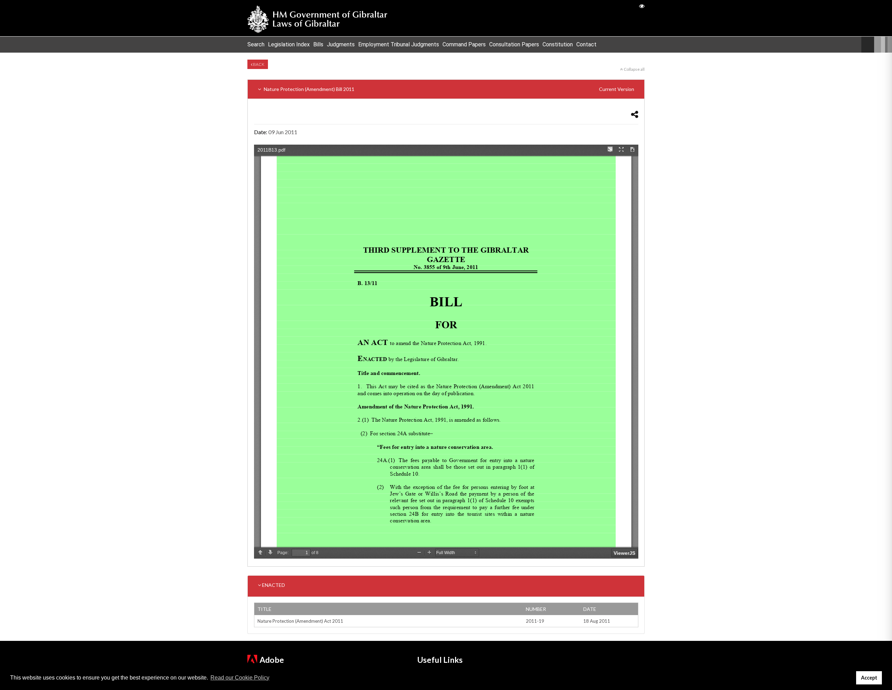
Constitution (558, 44)
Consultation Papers (514, 44)
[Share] (634, 114)
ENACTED (273, 585)
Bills (318, 44)
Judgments (341, 44)
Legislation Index (289, 44)
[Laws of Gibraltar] (317, 18)
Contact (586, 44)
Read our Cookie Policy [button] (239, 678)
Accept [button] (869, 678)
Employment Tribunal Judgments (398, 44)
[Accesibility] (642, 6)
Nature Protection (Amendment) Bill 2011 (448, 89)
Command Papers (464, 44)
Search (255, 44)
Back (258, 64)
